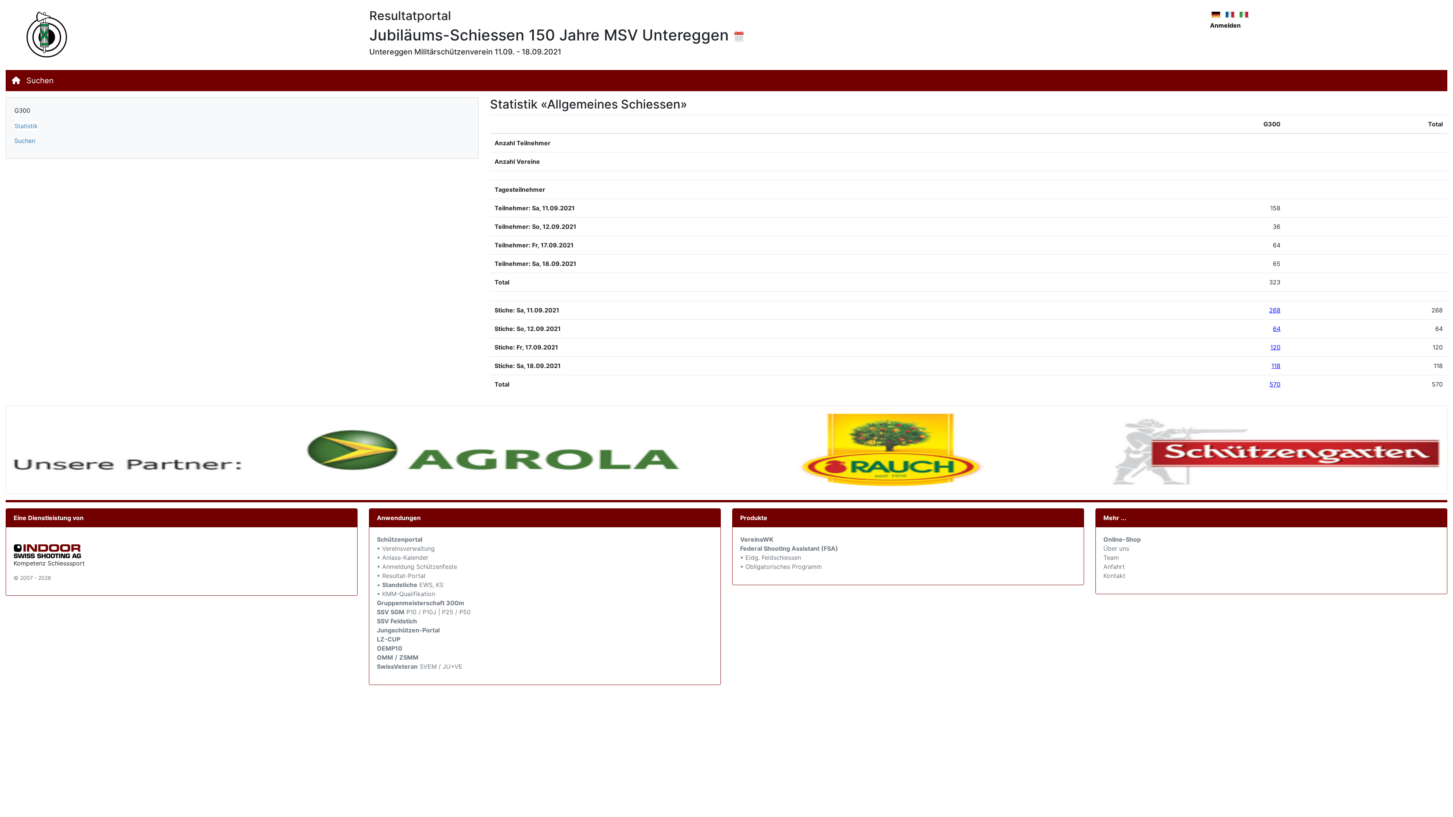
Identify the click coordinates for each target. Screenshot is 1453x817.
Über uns (1116, 548)
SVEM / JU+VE (441, 666)
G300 (22, 110)
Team (1111, 557)
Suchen (40, 80)
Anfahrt (1114, 566)
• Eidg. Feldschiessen (770, 557)
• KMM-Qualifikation (406, 594)
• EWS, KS (410, 585)
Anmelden (1225, 25)
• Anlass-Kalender (402, 557)
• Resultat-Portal (401, 575)
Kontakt (1114, 575)
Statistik (26, 126)
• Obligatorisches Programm (781, 566)
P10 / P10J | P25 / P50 (424, 612)
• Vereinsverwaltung (406, 548)
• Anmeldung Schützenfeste (417, 566)
